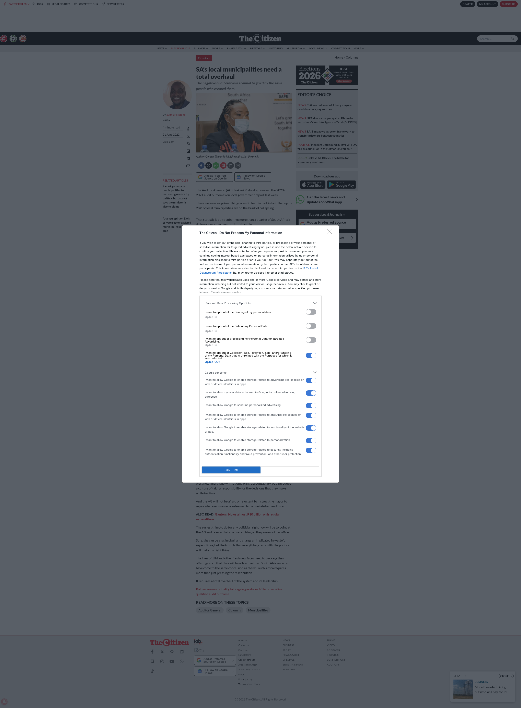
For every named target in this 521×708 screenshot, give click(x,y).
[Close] (331, 233)
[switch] (311, 312)
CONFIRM (231, 470)
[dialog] (260, 354)
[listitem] (260, 303)
